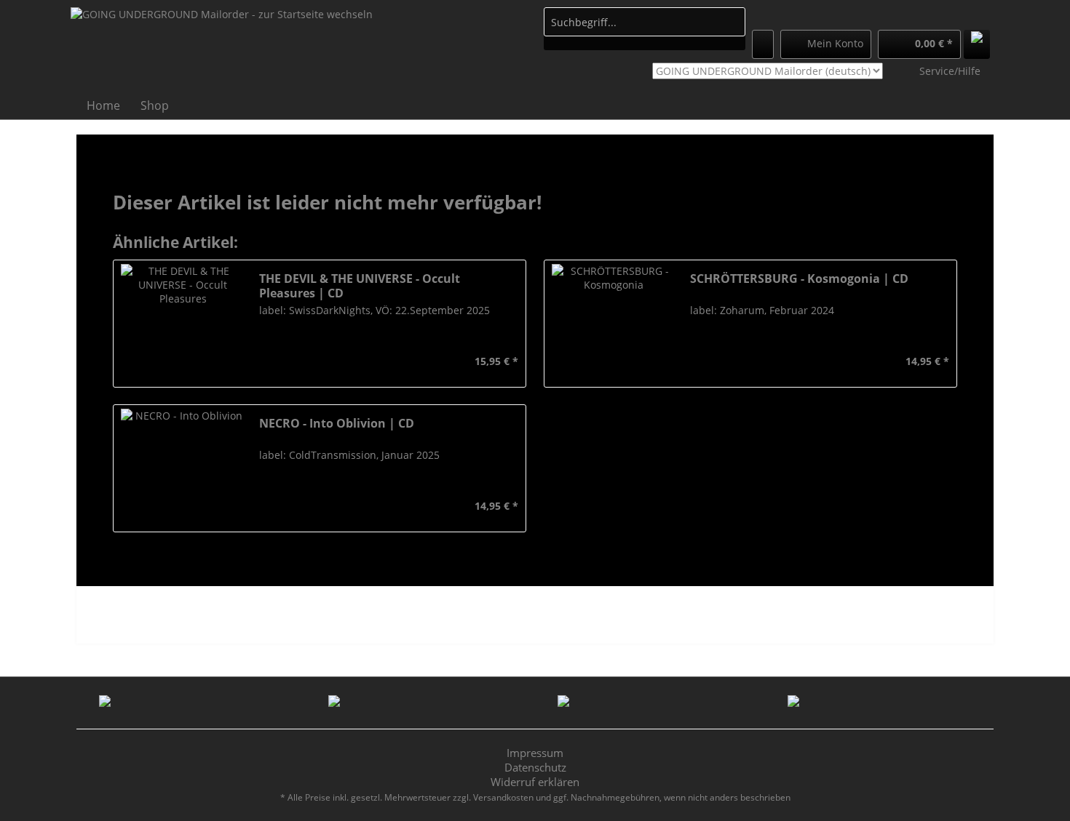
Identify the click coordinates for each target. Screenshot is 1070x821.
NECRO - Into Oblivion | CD (336, 423)
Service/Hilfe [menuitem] (949, 71)
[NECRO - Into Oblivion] (183, 468)
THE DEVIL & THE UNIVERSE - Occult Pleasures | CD (359, 285)
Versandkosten (503, 797)
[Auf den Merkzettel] (268, 361)
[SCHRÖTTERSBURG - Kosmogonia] (613, 323)
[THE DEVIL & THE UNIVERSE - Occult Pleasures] (183, 323)
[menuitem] (644, 28)
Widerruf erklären (535, 781)
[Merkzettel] (763, 44)
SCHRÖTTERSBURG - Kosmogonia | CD (799, 279)
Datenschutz (535, 767)
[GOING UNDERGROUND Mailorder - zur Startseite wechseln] (222, 48)
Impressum (535, 752)
